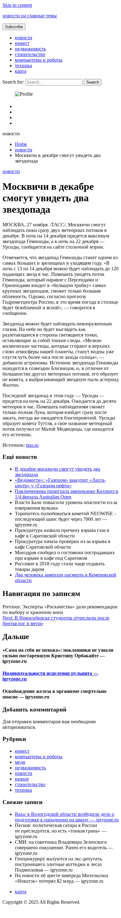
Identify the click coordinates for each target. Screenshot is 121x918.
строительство (30, 54)
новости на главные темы (29, 15)
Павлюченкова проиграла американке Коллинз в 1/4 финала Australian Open (66, 494)
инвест (22, 43)
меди (20, 762)
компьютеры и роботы (38, 60)
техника (23, 65)
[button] (13, 27)
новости (23, 37)
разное (22, 778)
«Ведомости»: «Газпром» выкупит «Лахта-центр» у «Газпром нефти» (60, 482)
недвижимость (30, 48)
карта (20, 71)
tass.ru (32, 445)
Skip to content (17, 5)
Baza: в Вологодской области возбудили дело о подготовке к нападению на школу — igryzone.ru (67, 816)
